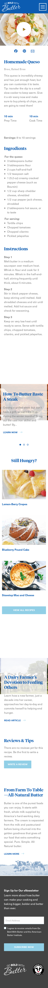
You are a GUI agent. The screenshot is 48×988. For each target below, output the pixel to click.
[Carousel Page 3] (28, 444)
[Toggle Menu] (42, 7)
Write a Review (18, 764)
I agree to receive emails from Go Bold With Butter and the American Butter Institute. (24, 932)
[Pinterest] (24, 51)
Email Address (13, 920)
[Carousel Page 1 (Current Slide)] (20, 444)
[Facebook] (16, 51)
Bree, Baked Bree (14, 69)
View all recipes (24, 610)
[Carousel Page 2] (24, 444)
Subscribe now (24, 947)
